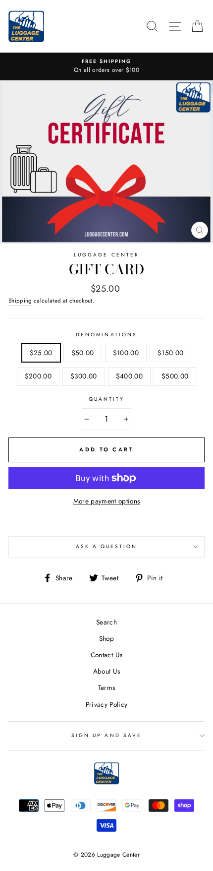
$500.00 (174, 376)
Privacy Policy (107, 704)
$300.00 (83, 376)
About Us (106, 671)
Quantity (106, 399)
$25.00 (41, 353)
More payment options (106, 501)
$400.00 (129, 376)
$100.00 (126, 353)
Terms (106, 687)
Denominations (106, 334)
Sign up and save (106, 735)
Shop (106, 638)
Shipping (20, 301)
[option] (106, 66)
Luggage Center (106, 254)
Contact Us (106, 655)
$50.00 (82, 353)
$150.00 (170, 353)
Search (106, 622)
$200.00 (38, 376)
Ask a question (107, 546)
